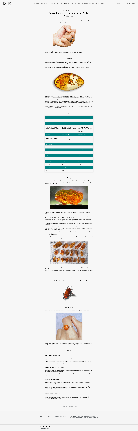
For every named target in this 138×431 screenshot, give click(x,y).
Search (49, 416)
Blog (45, 416)
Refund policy (63, 416)
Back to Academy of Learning (70, 406)
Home (54, 10)
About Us (41, 416)
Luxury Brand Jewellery (45, 428)
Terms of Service (55, 416)
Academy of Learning (60, 10)
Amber (46, 66)
